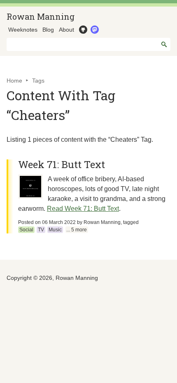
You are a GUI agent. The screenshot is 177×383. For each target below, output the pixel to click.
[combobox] (88, 44)
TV (41, 230)
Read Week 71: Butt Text (83, 208)
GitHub (82, 30)
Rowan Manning (41, 16)
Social (26, 230)
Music (55, 230)
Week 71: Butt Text (61, 164)
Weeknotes (22, 29)
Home (14, 80)
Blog (48, 29)
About (66, 29)
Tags (38, 80)
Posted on (47, 222)
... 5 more (76, 230)
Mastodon (94, 30)
